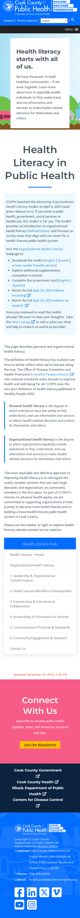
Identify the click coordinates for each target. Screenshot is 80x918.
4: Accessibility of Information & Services (39, 617)
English (50, 260)
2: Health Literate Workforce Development (41, 591)
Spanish (63, 260)
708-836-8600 (39, 874)
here (29, 211)
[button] (72, 20)
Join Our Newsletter (40, 744)
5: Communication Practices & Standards (40, 627)
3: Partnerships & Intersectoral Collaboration (32, 603)
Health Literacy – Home (27, 554)
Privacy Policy (47, 846)
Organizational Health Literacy (41, 249)
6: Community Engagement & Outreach (38, 638)
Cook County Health (36, 782)
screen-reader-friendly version (34, 265)
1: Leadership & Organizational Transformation (32, 578)
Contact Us (18, 648)
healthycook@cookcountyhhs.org (53, 879)
